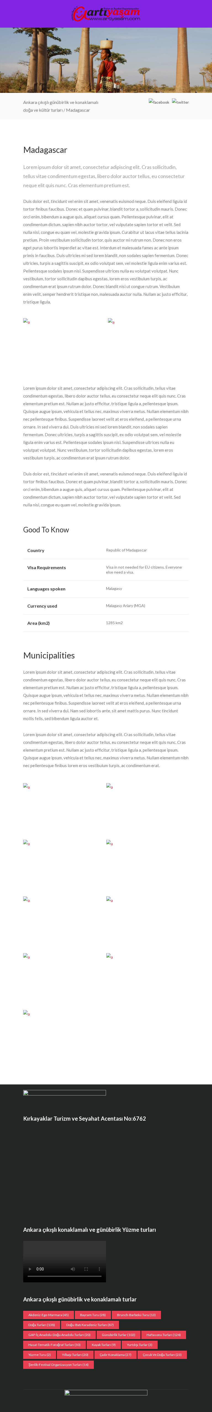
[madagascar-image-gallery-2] (62, 1036)
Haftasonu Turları (164, 1335)
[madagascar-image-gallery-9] (62, 866)
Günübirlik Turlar (118, 1335)
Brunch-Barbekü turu (136, 1315)
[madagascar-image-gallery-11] (63, 345)
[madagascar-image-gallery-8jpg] (146, 866)
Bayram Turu (93, 1315)
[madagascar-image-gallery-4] (62, 979)
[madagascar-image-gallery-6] (146, 922)
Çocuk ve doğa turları (162, 1355)
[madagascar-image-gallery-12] (62, 809)
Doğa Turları (41, 1325)
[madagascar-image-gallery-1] (146, 979)
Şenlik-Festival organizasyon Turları (58, 1365)
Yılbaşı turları (75, 1355)
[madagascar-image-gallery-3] (148, 345)
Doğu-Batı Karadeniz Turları (90, 1325)
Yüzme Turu (39, 1355)
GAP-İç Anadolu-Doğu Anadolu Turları (59, 1335)
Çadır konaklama (115, 1355)
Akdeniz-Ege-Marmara (48, 1315)
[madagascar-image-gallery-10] (146, 809)
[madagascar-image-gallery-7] (62, 922)
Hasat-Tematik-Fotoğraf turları (54, 1345)
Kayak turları (104, 1345)
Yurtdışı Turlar (139, 1345)
